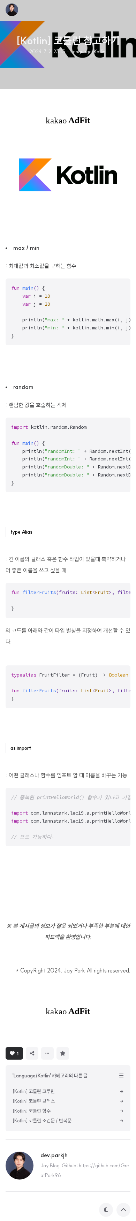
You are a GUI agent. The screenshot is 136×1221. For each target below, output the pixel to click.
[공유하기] (32, 1053)
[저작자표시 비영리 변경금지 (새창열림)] (81, 1052)
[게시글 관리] (47, 1053)
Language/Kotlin (87, 51)
